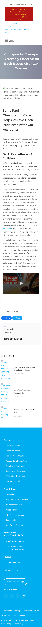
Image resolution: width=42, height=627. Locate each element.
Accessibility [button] (7, 611)
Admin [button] (22, 616)
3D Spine (10, 494)
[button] (21, 283)
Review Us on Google (15, 581)
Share (7, 318)
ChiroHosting (17, 623)
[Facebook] (12, 595)
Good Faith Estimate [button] (9, 616)
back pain (7, 228)
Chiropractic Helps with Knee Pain (26, 411)
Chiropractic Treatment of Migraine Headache (24, 368)
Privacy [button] (36, 611)
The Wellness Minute (15, 515)
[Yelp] (18, 595)
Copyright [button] (17, 611)
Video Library (11, 510)
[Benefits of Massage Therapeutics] (6, 393)
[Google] (6, 595)
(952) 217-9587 (13, 570)
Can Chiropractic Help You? (17, 499)
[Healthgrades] (24, 595)
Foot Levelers (11, 520)
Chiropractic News (14, 504)
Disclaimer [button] (28, 611)
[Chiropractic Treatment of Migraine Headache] (6, 370)
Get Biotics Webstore (15, 525)
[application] (21, 283)
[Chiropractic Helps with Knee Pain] (6, 412)
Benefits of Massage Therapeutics (22, 391)
